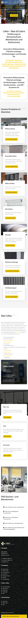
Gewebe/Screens (7, 355)
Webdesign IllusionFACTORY (7, 612)
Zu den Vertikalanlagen (11, 296)
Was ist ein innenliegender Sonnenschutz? (10, 518)
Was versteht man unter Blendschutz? (14, 523)
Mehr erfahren (7, 417)
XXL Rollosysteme (7, 342)
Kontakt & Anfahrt (8, 380)
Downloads (5, 591)
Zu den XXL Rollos (10, 218)
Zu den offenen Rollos (11, 192)
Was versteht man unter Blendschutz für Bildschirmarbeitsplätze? (13, 528)
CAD (3, 593)
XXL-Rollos (17, 332)
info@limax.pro (9, 376)
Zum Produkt (15, 15)
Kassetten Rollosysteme (9, 340)
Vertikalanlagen (19, 7)
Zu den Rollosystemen (11, 139)
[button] (2, 12)
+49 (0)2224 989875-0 (10, 375)
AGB (3, 604)
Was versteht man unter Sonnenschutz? (14, 507)
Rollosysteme (9, 6)
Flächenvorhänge (8, 7)
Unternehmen (5, 588)
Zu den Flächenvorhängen (12, 271)
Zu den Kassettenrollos (11, 166)
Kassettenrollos (6, 572)
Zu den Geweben (10, 245)
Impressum (5, 601)
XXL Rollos (5, 574)
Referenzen (5, 590)
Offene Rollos (5, 570)
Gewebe (17, 6)
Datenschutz (5, 602)
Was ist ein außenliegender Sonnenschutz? (10, 512)
